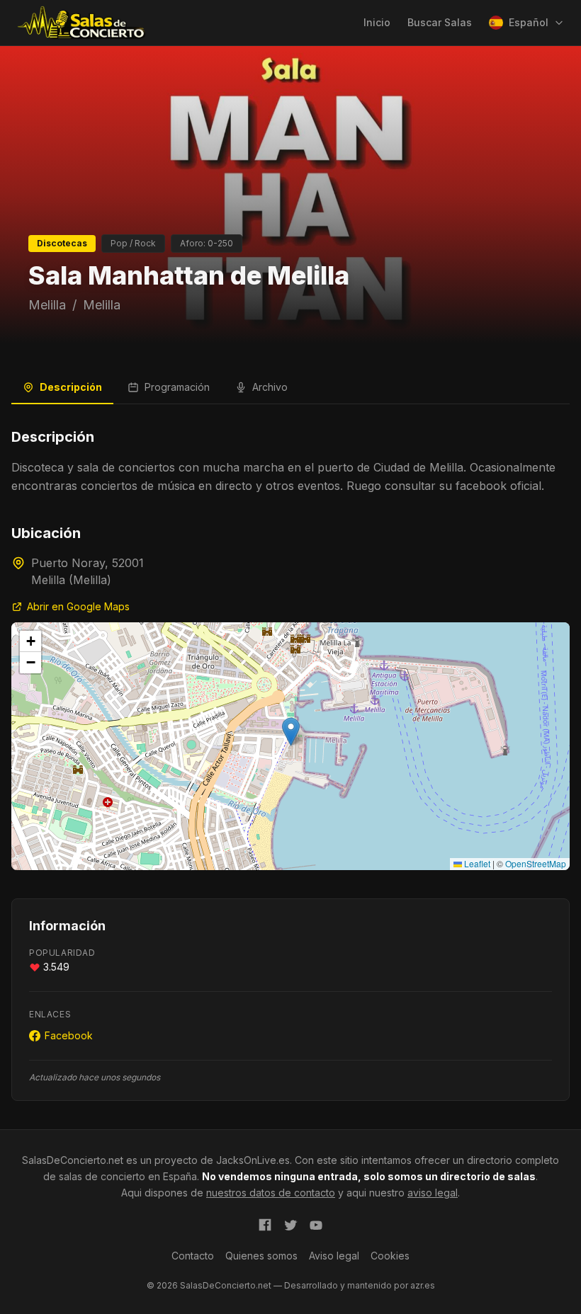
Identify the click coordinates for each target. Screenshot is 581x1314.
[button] (291, 731)
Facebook (69, 1035)
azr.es (422, 1285)
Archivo (270, 387)
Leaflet (476, 863)
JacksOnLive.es (253, 1160)
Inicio (376, 22)
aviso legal (432, 1193)
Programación (177, 387)
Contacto (192, 1256)
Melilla (47, 304)
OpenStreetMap (535, 863)
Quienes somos (261, 1256)
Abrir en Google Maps (78, 606)
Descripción (71, 387)
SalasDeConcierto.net (72, 1160)
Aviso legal (334, 1256)
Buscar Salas (439, 22)
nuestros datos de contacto (270, 1193)
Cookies (390, 1256)
